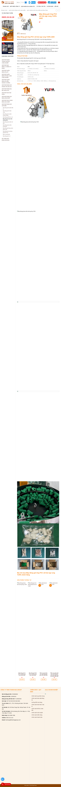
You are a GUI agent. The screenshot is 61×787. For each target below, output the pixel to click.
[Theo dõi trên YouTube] (59, 2)
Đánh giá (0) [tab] (23, 33)
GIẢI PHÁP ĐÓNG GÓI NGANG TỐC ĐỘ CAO (7, 86)
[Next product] (57, 10)
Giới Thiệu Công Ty (15, 6)
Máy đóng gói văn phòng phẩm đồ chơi (7, 132)
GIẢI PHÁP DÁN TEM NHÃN (6, 93)
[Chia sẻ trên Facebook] (40, 25)
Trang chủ (6, 6)
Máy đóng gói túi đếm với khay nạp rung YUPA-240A (22, 674)
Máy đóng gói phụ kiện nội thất (8, 122)
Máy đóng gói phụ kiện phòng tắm (7, 126)
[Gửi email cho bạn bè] (44, 25)
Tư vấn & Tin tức (41, 6)
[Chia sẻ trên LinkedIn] (49, 25)
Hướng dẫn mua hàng (37, 702)
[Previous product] (59, 10)
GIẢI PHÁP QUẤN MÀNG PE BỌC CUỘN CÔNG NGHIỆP (7, 76)
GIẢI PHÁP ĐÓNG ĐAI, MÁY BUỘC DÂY (7, 89)
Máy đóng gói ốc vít (6, 136)
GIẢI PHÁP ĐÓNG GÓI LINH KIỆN (17, 10)
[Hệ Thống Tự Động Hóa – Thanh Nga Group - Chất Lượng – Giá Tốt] (7, 2)
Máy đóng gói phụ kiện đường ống (37, 10)
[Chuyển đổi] (12, 61)
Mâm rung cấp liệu (6, 134)
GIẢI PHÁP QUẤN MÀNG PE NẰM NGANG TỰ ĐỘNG (6, 81)
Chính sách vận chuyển (37, 712)
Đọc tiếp (22, 679)
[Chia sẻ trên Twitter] (42, 25)
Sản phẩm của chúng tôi (27, 6)
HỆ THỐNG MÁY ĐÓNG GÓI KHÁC (6, 139)
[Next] (59, 632)
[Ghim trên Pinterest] (47, 25)
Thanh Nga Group (33, 785)
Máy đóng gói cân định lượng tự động (7, 114)
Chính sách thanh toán (37, 717)
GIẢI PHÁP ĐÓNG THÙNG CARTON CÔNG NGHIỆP (6, 61)
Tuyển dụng (50, 6)
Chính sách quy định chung (38, 696)
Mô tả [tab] (18, 33)
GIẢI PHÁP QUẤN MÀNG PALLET (6, 71)
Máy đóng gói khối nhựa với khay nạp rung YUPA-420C (33, 674)
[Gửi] (26, 2)
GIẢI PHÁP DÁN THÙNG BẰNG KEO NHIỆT (7, 101)
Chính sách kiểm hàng (37, 715)
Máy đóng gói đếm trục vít (8, 117)
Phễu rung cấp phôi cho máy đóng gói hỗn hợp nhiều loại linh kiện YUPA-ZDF (54, 674)
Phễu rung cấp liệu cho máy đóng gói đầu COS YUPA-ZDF (44, 674)
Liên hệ (56, 6)
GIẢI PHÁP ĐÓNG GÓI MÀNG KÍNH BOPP (7, 97)
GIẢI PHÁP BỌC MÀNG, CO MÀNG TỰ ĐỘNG (6, 67)
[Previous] (17, 632)
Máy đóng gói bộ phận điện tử (8, 108)
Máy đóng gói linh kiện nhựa (7, 111)
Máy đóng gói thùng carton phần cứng (8, 129)
